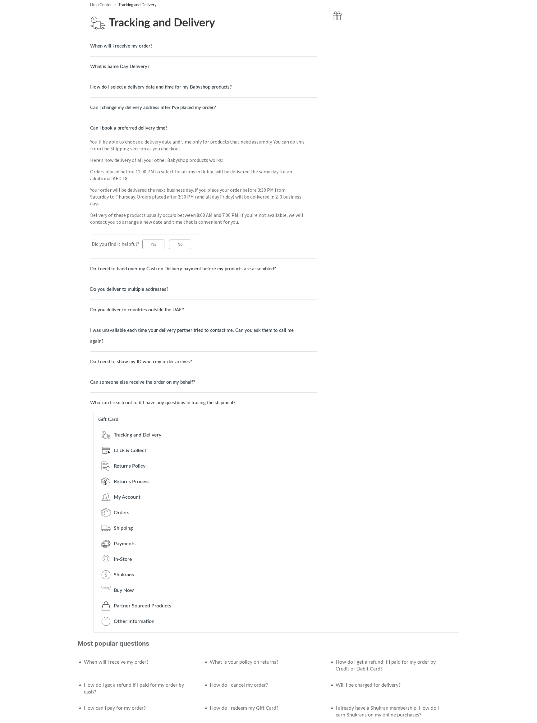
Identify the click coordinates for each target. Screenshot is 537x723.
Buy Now (124, 590)
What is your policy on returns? (244, 662)
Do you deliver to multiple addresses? (129, 289)
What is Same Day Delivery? (119, 66)
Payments (124, 543)
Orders (121, 512)
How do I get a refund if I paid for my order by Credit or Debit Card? (386, 665)
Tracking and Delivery (137, 5)
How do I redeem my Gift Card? (244, 708)
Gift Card (108, 419)
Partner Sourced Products (142, 605)
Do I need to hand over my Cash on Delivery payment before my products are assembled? (183, 269)
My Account (127, 497)
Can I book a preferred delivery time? (129, 128)
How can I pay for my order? (115, 708)
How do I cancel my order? (239, 685)
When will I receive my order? (121, 46)
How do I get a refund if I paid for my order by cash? (134, 688)
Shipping (123, 528)
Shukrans (124, 574)
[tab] (203, 46)
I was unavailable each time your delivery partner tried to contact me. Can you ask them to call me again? (192, 336)
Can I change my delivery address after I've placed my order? (153, 107)
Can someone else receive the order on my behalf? (142, 382)
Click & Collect (130, 450)
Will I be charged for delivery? (368, 685)
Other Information (134, 621)
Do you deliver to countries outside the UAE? (137, 310)
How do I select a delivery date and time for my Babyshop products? (161, 87)
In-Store (123, 559)
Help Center (101, 5)
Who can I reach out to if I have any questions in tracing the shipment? (163, 402)
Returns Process (131, 481)
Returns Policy (129, 466)
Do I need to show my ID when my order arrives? (141, 361)
